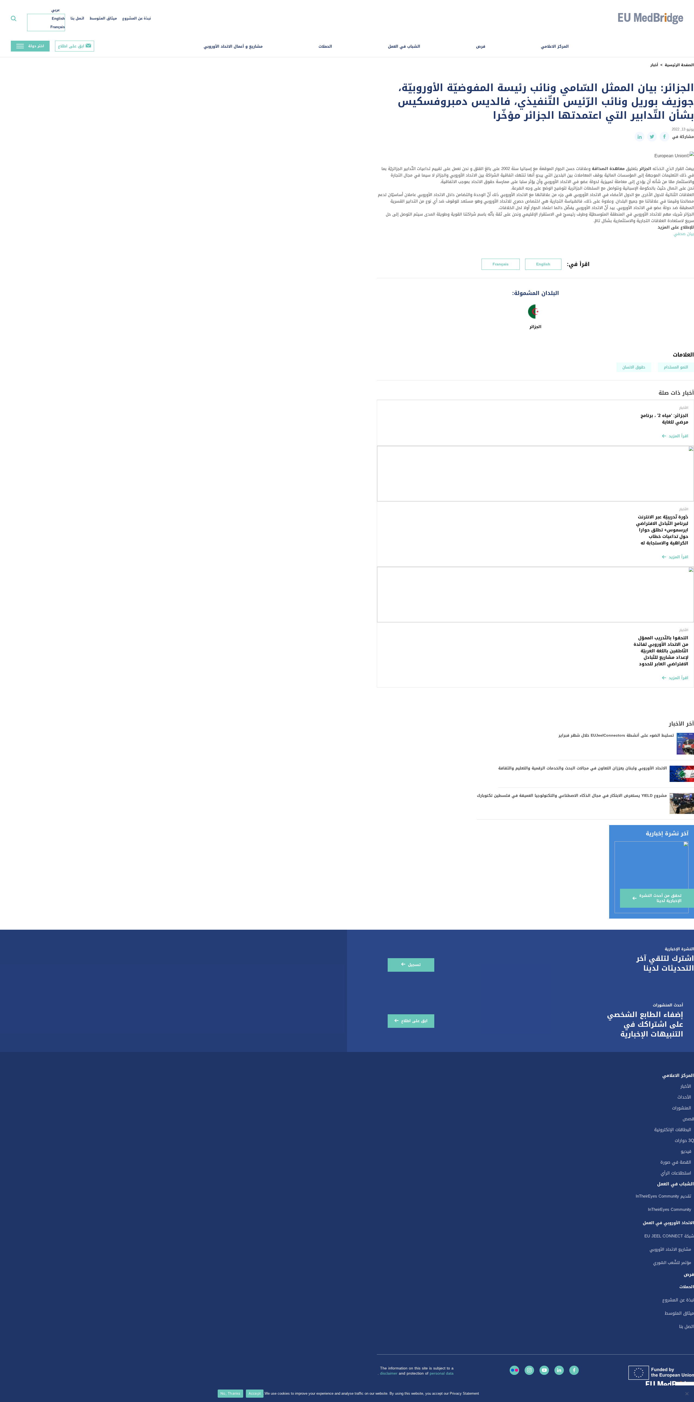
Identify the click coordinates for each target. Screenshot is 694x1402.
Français (501, 264)
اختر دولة (36, 46)
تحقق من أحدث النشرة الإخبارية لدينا (660, 898)
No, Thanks (230, 1393)
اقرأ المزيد (678, 436)
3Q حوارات (684, 1140)
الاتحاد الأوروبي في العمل (668, 1223)
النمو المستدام (676, 367)
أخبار (654, 65)
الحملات (325, 46)
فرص (480, 46)
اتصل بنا (77, 18)
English (543, 264)
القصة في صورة (675, 1162)
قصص (688, 1119)
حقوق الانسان (633, 367)
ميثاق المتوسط (103, 18)
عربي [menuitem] (55, 10)
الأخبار (685, 1086)
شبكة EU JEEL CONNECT (669, 1236)
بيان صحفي (684, 234)
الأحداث (684, 1097)
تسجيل (414, 964)
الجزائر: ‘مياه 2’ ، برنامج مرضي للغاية (664, 418)
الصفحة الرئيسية (679, 65)
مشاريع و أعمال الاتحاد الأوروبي (233, 46)
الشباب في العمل (404, 46)
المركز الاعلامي (555, 46)
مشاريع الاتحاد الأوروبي (670, 1249)
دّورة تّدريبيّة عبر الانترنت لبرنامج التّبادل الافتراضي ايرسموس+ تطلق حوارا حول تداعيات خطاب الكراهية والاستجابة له (662, 530)
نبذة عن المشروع (136, 18)
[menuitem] (54, 10)
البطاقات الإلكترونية (672, 1129)
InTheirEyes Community (669, 1209)
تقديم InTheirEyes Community (663, 1196)
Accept (255, 1393)
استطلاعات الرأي (676, 1173)
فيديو (686, 1151)
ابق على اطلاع (71, 46)
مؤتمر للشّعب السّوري (672, 1262)
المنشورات (681, 1108)
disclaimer (389, 1373)
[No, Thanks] (687, 1393)
